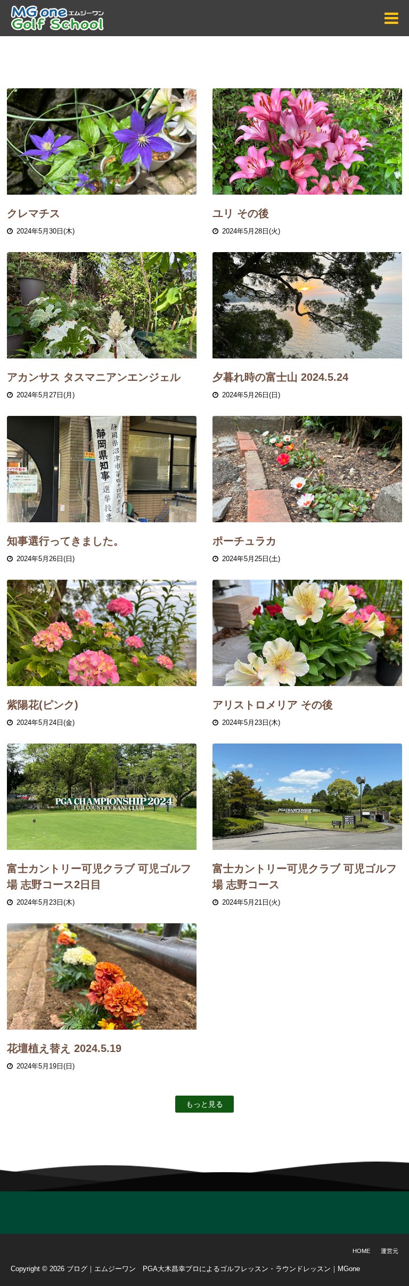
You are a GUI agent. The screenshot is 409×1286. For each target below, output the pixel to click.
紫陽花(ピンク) (42, 705)
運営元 (389, 1251)
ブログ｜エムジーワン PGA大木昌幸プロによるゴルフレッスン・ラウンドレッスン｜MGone (213, 1269)
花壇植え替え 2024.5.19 (64, 1048)
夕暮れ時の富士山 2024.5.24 (280, 377)
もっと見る (204, 1104)
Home (361, 1251)
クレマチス (33, 213)
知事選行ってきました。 (65, 541)
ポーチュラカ (244, 541)
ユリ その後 (240, 213)
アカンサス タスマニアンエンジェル (94, 377)
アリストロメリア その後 (272, 705)
